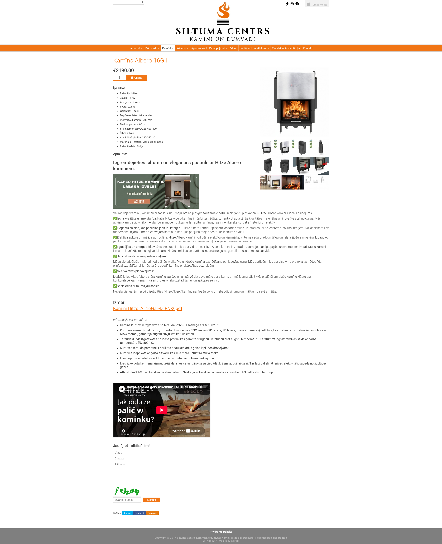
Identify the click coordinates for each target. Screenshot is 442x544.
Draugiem (152, 513)
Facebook (139, 513)
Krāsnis (181, 48)
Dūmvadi (150, 48)
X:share (127, 513)
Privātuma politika (221, 531)
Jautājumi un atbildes (253, 48)
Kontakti (308, 48)
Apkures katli (199, 48)
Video (233, 48)
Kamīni (166, 48)
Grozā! (138, 77)
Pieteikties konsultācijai (286, 48)
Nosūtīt (151, 499)
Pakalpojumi (217, 48)
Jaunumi (134, 48)
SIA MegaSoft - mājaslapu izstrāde (221, 540)
